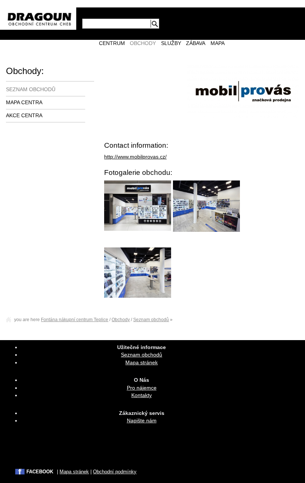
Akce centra (24, 115)
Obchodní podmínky (115, 471)
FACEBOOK (39, 471)
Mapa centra (24, 102)
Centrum (112, 43)
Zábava (195, 43)
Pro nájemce (142, 388)
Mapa (218, 43)
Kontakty (141, 395)
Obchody (143, 43)
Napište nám (142, 420)
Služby (171, 43)
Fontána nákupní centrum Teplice (74, 319)
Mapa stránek (141, 362)
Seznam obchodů (30, 89)
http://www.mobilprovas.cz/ (135, 157)
